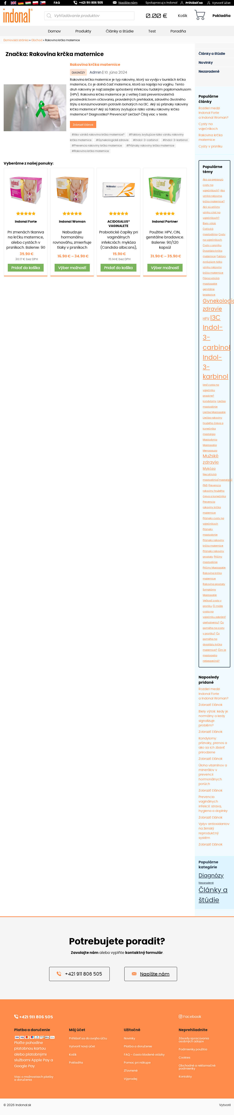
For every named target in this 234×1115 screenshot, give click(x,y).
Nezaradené (209, 71)
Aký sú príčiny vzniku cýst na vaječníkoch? (211, 212)
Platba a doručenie (138, 1046)
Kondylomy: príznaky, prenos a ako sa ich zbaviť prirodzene (213, 745)
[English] (14, 3)
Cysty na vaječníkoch (208, 126)
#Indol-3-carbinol (145, 140)
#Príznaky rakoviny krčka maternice (150, 145)
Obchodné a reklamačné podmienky (197, 1067)
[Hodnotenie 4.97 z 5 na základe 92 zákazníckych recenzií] (72, 213)
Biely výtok (209, 223)
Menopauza (210, 450)
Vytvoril (225, 1105)
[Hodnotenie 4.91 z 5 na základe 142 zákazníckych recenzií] (25, 213)
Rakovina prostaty (214, 584)
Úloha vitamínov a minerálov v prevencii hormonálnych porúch (213, 775)
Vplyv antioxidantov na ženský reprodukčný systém (214, 831)
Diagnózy (78, 72)
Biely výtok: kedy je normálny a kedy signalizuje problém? (213, 718)
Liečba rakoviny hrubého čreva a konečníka (213, 423)
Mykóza (209, 468)
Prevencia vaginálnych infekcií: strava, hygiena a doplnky (213, 804)
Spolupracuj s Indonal (161, 3)
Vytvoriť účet (221, 3)
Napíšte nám (127, 2)
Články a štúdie (120, 31)
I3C (215, 318)
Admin (96, 72)
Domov (54, 31)
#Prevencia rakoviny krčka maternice (97, 145)
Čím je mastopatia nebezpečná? (214, 655)
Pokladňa (222, 16)
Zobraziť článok (83, 124)
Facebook (191, 1017)
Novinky (206, 62)
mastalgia (209, 434)
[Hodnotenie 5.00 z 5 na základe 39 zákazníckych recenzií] (165, 213)
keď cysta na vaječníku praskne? (211, 390)
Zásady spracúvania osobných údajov (194, 1040)
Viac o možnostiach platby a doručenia (33, 1078)
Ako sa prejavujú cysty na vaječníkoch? (213, 185)
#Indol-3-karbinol (175, 140)
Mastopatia (210, 445)
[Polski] (36, 3)
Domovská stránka (16, 40)
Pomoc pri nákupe (137, 1062)
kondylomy (209, 401)
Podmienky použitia (193, 1049)
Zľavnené (131, 1070)
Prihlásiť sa (194, 3)
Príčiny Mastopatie (214, 567)
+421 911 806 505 (91, 2)
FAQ (57, 2)
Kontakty (185, 1076)
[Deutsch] (21, 3)
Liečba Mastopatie (214, 412)
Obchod (36, 40)
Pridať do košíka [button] (25, 268)
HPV (206, 318)
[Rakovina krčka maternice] (35, 107)
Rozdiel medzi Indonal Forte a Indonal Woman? (213, 113)
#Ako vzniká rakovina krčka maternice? (98, 134)
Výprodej (130, 1079)
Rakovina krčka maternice (95, 65)
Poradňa (178, 31)
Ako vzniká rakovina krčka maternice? (214, 196)
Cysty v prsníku (210, 146)
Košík (182, 16)
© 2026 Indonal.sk (17, 1105)
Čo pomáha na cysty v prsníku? (213, 628)
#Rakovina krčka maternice (90, 151)
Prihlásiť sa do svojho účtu (88, 1038)
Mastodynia (210, 439)
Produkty (83, 31)
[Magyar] (29, 3)
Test (152, 31)
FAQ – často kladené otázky (144, 1054)
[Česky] (43, 3)
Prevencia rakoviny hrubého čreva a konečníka (214, 491)
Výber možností (72, 268)
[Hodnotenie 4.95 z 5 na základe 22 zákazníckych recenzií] (118, 213)
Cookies (184, 1057)
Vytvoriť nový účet (82, 1046)
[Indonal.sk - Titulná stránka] (18, 15)
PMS (205, 485)
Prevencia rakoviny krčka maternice (212, 507)
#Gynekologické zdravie (112, 140)
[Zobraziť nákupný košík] (200, 15)
